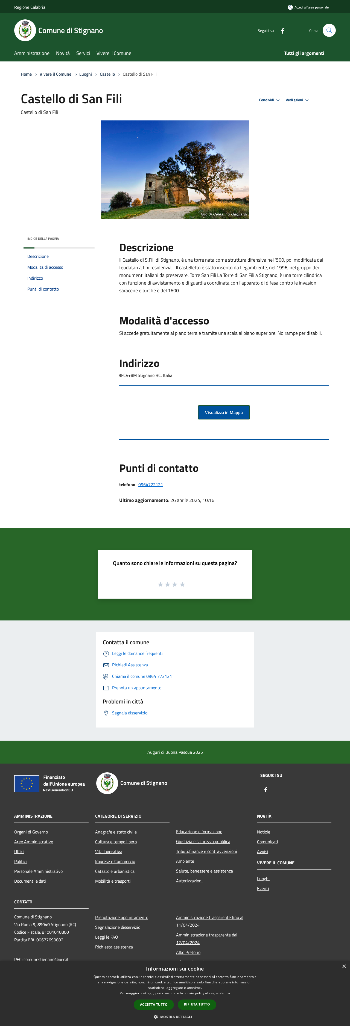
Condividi (267, 100)
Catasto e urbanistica (115, 871)
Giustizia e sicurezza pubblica (203, 841)
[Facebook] (280, 30)
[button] (175, 1016)
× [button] (344, 967)
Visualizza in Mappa (224, 412)
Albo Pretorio (188, 952)
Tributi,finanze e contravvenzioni (206, 851)
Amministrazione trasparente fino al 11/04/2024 (209, 921)
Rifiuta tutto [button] (197, 1004)
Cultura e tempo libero (116, 841)
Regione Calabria (29, 7)
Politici (20, 861)
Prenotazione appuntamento (121, 917)
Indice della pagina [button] (43, 238)
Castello (107, 74)
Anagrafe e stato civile (116, 832)
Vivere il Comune (56, 74)
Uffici (19, 851)
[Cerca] (329, 30)
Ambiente (185, 861)
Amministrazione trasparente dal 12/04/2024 (206, 939)
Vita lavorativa (108, 851)
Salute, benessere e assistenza (204, 871)
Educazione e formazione (199, 831)
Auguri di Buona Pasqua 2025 (175, 752)
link (227, 993)
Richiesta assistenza (114, 947)
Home (26, 74)
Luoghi (85, 74)
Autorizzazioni (189, 880)
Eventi (263, 888)
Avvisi (262, 851)
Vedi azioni (295, 100)
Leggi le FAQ (106, 937)
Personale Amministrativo (38, 871)
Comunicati (267, 841)
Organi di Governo (31, 832)
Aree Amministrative (33, 841)
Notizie (263, 832)
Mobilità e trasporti (113, 881)
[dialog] (175, 993)
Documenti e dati (30, 881)
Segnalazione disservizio (117, 927)
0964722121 (150, 484)
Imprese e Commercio (115, 861)
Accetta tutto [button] (154, 1004)
